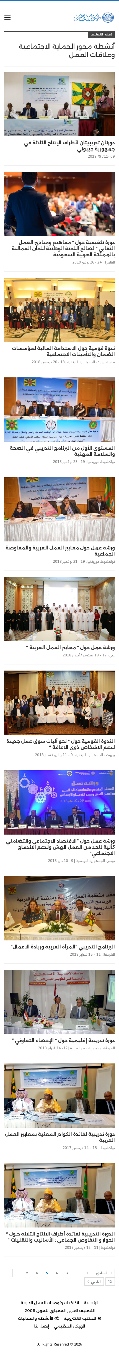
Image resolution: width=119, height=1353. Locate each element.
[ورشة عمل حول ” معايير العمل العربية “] (59, 609)
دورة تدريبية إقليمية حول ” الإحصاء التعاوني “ (63, 1040)
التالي (95, 1282)
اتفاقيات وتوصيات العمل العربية (50, 1302)
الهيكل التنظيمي (69, 1326)
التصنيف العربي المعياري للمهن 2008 (60, 1310)
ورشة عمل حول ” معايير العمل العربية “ (70, 647)
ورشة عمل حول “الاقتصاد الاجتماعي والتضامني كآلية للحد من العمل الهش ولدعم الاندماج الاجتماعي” (60, 847)
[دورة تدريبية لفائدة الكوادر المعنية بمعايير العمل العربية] (59, 1095)
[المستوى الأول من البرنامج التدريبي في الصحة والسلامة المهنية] (59, 409)
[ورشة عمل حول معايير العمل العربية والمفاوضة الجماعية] (59, 509)
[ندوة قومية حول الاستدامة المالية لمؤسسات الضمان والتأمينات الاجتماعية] (59, 310)
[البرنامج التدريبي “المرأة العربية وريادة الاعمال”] (59, 908)
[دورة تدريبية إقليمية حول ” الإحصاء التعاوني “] (59, 1002)
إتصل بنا (41, 1326)
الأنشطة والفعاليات (35, 1318)
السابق (102, 1273)
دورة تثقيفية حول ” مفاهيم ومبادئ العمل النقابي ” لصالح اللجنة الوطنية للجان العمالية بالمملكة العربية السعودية (63, 248)
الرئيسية (91, 1302)
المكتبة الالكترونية (80, 1318)
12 (110, 1282)
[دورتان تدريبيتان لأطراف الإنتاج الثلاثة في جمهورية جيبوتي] (59, 104)
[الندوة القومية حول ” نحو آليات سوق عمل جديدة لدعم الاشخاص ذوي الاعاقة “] (59, 703)
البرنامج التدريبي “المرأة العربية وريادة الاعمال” (63, 947)
